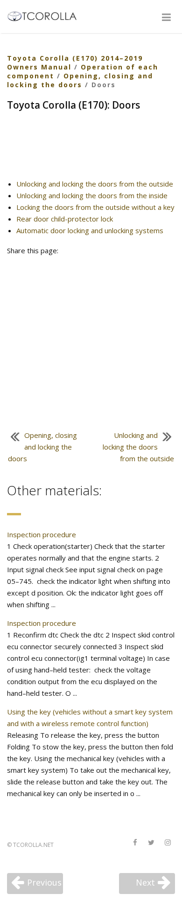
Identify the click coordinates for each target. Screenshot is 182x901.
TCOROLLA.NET (33, 845)
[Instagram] (167, 843)
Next (145, 882)
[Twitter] (151, 843)
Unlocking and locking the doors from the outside (94, 183)
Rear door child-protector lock (64, 218)
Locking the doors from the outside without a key (95, 207)
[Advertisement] (91, 149)
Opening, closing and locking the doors (80, 80)
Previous (44, 882)
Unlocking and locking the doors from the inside (92, 195)
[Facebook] (134, 843)
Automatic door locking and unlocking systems (89, 230)
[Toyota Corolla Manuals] (46, 15)
